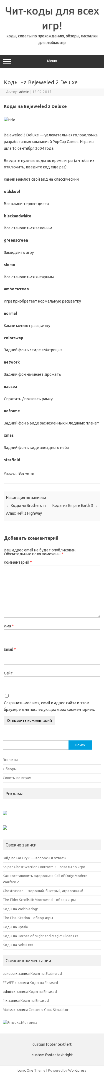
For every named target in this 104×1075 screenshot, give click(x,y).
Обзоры (10, 769)
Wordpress (77, 1070)
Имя (9, 626)
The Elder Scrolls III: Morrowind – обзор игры (39, 900)
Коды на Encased (44, 983)
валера (9, 973)
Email (10, 649)
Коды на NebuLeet (18, 945)
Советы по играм (17, 778)
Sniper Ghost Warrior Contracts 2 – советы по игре (44, 867)
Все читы (26, 473)
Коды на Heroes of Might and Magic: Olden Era (40, 936)
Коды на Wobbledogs (21, 909)
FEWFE (8, 983)
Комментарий (18, 562)
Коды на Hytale (15, 927)
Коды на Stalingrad (46, 973)
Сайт (8, 673)
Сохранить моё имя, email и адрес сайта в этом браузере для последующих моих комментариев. (49, 706)
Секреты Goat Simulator (49, 1010)
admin (24, 92)
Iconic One (25, 1070)
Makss (8, 1010)
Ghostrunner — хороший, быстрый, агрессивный (43, 891)
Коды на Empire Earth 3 (75, 505)
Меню (52, 61)
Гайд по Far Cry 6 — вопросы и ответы (34, 858)
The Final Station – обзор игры (28, 918)
